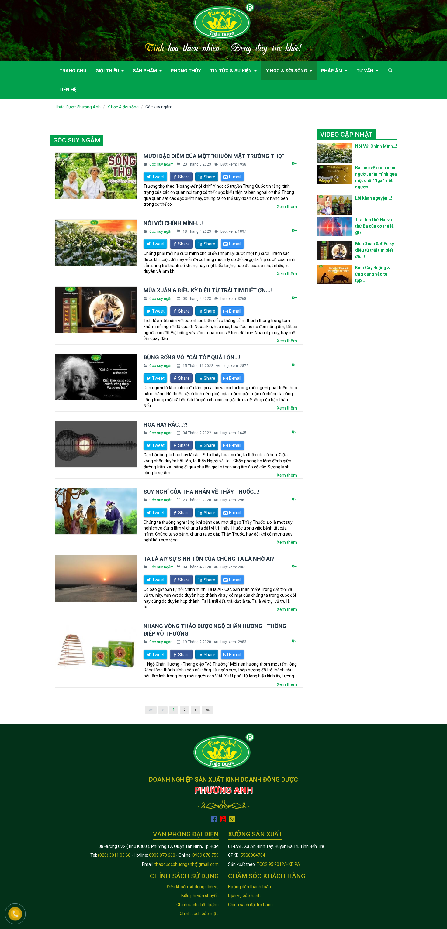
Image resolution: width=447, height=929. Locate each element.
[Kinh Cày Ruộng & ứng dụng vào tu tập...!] (334, 274)
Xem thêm (287, 206)
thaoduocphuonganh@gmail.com (186, 864)
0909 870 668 (162, 855)
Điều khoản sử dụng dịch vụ (193, 886)
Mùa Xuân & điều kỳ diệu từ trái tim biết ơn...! (208, 290)
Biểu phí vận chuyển (200, 895)
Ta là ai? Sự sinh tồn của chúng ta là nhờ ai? (209, 559)
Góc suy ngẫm (161, 164)
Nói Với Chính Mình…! (173, 223)
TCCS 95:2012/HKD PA (278, 864)
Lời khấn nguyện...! (373, 198)
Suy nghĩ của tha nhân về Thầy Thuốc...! (202, 491)
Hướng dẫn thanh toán (249, 886)
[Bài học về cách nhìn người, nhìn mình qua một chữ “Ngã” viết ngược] (334, 174)
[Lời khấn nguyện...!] (334, 205)
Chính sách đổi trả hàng (250, 904)
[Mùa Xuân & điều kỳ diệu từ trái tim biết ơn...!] (334, 250)
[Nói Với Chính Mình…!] (334, 153)
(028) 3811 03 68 (114, 855)
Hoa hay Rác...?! (166, 424)
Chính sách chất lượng (197, 904)
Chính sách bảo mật (199, 913)
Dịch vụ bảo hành (244, 895)
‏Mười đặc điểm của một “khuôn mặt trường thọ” (214, 156)
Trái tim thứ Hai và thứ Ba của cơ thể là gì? (374, 226)
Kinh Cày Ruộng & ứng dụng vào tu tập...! (372, 274)
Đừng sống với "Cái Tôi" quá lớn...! (192, 357)
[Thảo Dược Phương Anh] (223, 21)
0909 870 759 (205, 855)
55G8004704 (253, 855)
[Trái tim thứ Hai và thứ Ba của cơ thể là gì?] (334, 226)
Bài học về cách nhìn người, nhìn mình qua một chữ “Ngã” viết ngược (376, 177)
